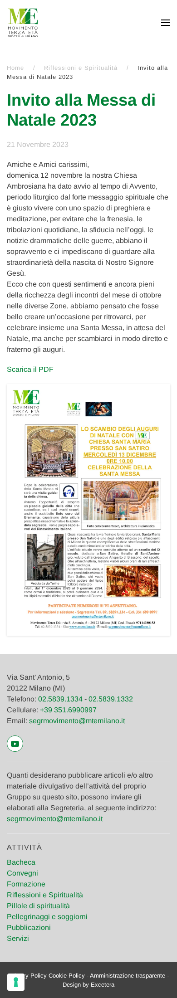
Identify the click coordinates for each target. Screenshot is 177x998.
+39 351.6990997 (68, 710)
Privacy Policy (28, 975)
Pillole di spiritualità (38, 906)
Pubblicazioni (29, 927)
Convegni (22, 873)
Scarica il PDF (30, 369)
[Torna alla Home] (23, 22)
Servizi (18, 938)
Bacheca (21, 862)
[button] (165, 22)
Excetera (102, 984)
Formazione (26, 884)
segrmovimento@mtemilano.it (77, 721)
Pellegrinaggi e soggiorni (47, 916)
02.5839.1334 (60, 699)
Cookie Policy (67, 975)
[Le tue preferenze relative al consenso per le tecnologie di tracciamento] (16, 982)
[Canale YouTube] (15, 743)
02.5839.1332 (110, 699)
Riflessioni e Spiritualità (45, 895)
